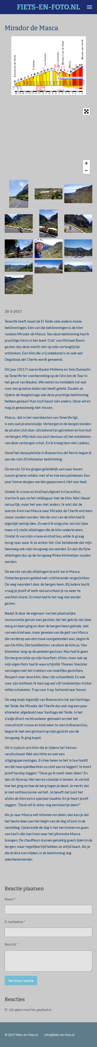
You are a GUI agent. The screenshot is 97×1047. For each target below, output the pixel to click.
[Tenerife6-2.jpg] (19, 266)
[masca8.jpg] (19, 194)
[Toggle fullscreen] (86, 111)
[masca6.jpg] (49, 248)
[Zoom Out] (86, 170)
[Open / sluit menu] (89, 7)
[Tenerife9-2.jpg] (19, 284)
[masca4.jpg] (49, 223)
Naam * (10, 899)
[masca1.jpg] (78, 194)
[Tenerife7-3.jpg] (49, 266)
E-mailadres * (15, 922)
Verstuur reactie (21, 980)
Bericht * (11, 944)
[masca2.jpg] (19, 223)
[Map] (48, 141)
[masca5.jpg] (19, 248)
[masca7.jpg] (78, 248)
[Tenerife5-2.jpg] (49, 194)
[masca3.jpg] (78, 223)
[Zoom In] (86, 163)
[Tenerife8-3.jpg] (78, 266)
